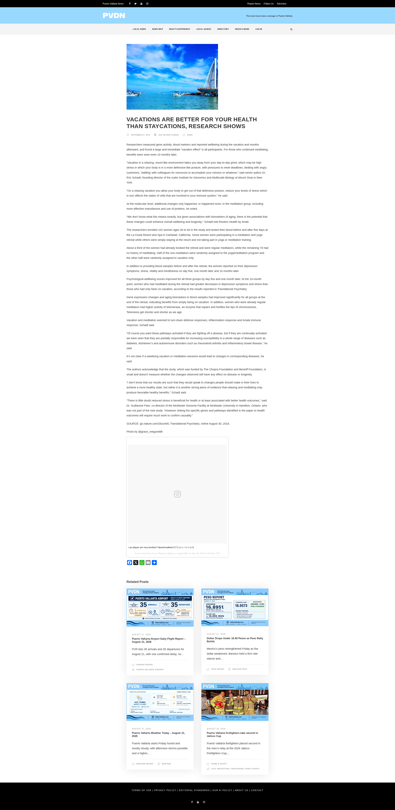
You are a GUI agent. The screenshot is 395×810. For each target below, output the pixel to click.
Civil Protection (220, 768)
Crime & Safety (219, 764)
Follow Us (269, 3)
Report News (254, 3)
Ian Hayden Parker (168, 135)
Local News (139, 29)
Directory (223, 29)
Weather (166, 764)
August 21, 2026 (141, 634)
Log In (259, 29)
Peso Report (217, 669)
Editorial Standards (195, 790)
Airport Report (144, 664)
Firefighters (237, 768)
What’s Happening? (179, 29)
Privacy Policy (165, 790)
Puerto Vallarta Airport (150, 669)
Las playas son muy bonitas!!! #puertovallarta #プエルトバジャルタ (161, 547)
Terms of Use (142, 790)
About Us (242, 790)
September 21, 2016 (140, 135)
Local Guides (203, 29)
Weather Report (145, 764)
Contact (257, 790)
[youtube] (141, 3)
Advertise (281, 3)
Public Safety (252, 768)
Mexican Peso (240, 669)
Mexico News (242, 29)
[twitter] (135, 3)
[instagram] (147, 3)
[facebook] (130, 3)
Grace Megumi (159, 553)
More (190, 135)
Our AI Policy (222, 790)
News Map (157, 29)
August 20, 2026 (216, 728)
